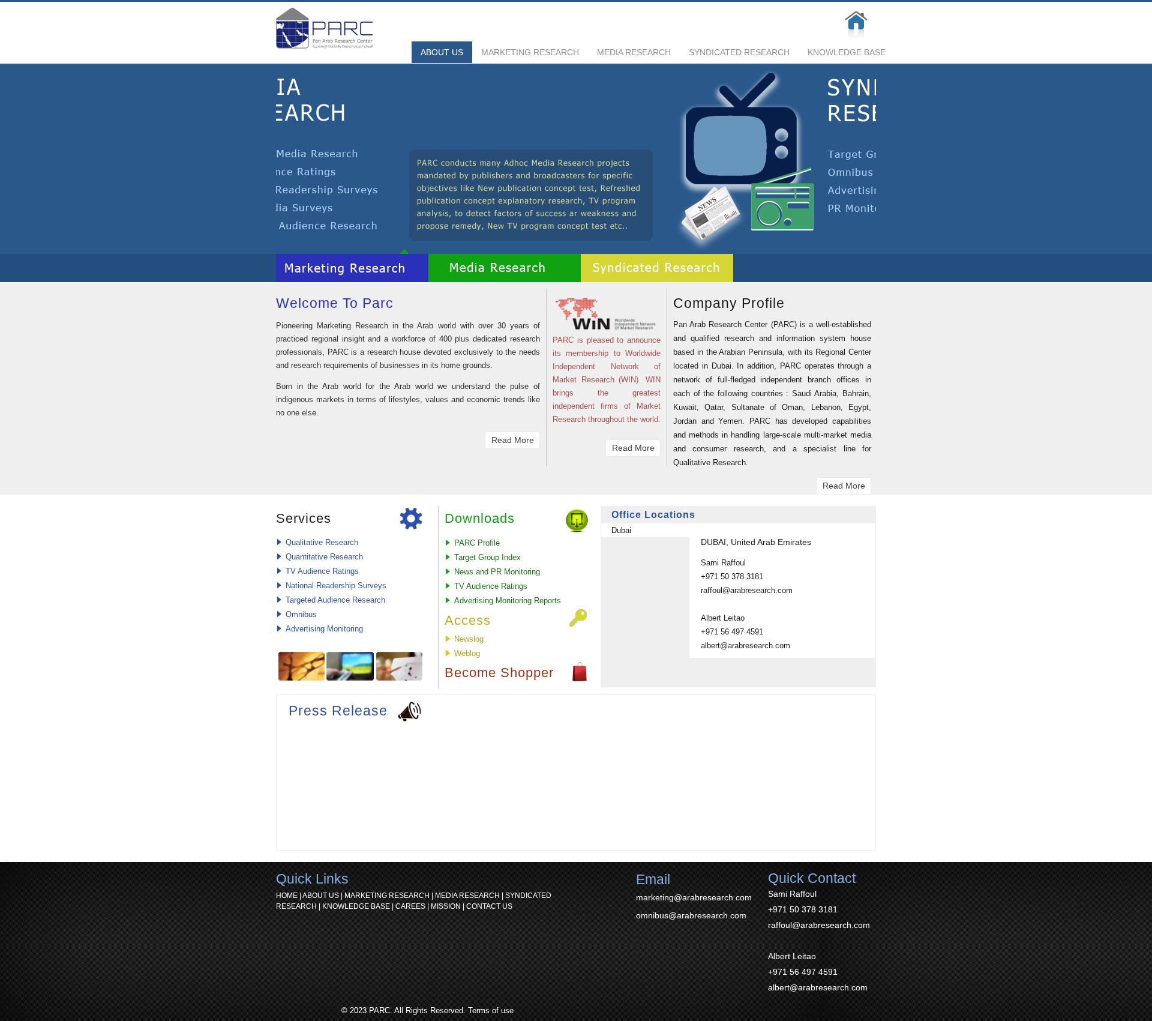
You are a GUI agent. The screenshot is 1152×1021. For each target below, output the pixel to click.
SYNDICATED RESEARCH (739, 52)
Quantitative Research (324, 556)
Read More (512, 440)
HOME (287, 895)
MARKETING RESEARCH (530, 52)
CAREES (410, 906)
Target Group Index (487, 557)
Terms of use (491, 1010)
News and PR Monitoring (497, 571)
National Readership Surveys (336, 585)
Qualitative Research (322, 542)
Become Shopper (499, 672)
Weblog (467, 653)
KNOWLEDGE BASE (847, 52)
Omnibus (301, 614)
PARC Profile (477, 542)
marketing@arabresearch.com (694, 897)
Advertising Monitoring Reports (507, 600)
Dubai (621, 530)
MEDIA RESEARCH (634, 52)
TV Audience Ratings (322, 571)
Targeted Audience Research (335, 599)
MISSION (446, 906)
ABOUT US (442, 52)
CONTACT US (489, 906)
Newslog (469, 638)
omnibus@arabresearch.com (691, 915)
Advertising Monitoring (324, 628)
